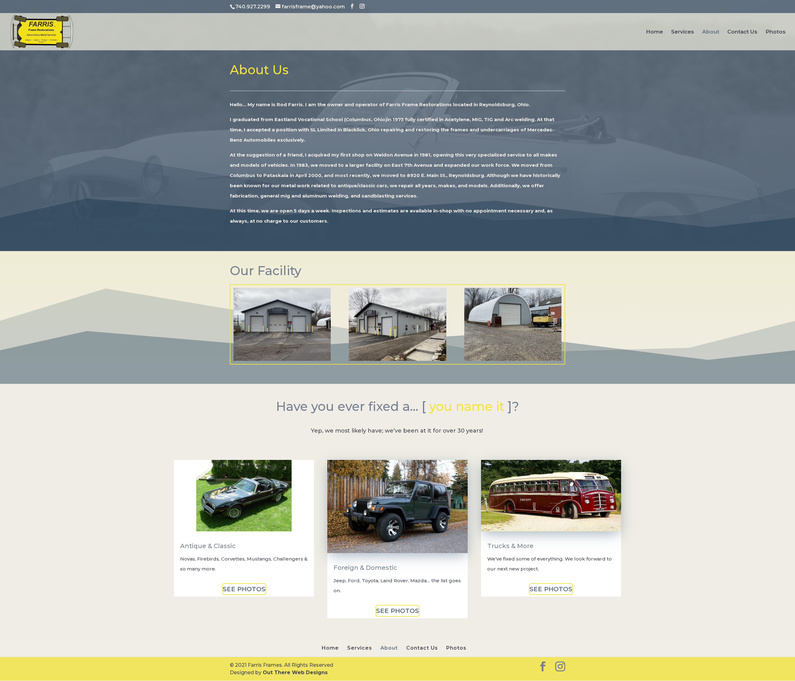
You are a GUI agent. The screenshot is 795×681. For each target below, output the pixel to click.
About (710, 32)
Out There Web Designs (295, 672)
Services (682, 32)
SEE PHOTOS (244, 589)
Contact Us (742, 32)
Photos (775, 32)
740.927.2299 (252, 7)
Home (654, 32)
